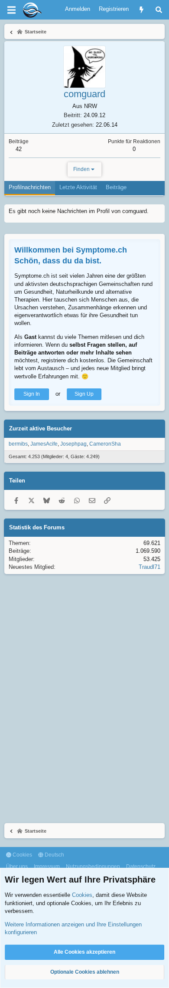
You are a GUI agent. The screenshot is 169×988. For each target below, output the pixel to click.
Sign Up (84, 394)
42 (19, 149)
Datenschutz (141, 866)
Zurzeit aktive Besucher (40, 428)
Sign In (31, 394)
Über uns (17, 866)
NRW (90, 106)
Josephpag (73, 444)
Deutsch (53, 855)
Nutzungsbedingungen (93, 866)
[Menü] (11, 10)
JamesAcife (44, 444)
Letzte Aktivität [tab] (78, 187)
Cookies (21, 855)
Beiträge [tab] (116, 187)
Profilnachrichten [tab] (30, 187)
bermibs (18, 444)
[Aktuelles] (141, 10)
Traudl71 (149, 567)
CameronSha (105, 444)
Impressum (47, 866)
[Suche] (158, 10)
